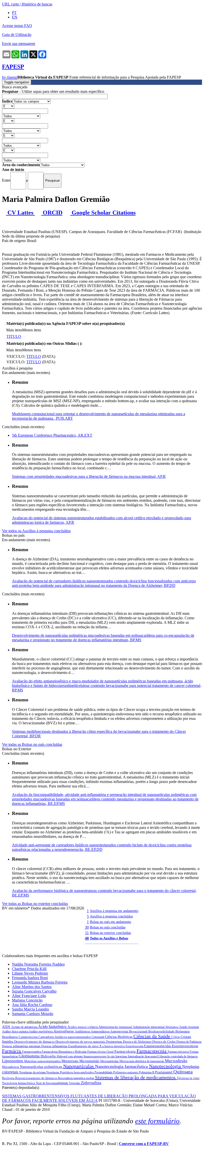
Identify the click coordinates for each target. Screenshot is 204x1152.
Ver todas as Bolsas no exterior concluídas (35, 903)
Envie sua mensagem (18, 43)
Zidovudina (91, 1082)
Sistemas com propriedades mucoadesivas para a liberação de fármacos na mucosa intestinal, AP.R (89, 476)
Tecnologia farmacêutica (19, 1083)
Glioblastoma (30, 1056)
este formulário (157, 1121)
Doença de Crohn (164, 1041)
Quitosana (183, 1071)
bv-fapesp (9, 77)
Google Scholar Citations (103, 212)
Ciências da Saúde (152, 1036)
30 (87, 927)
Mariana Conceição (27, 1000)
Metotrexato (70, 1061)
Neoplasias (53, 1072)
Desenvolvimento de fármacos (34, 1041)
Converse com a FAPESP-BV (144, 1144)
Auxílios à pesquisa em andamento (114, 911)
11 (87, 933)
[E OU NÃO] (8, 106)
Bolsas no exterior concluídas (110, 933)
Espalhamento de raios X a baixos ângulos (97, 1046)
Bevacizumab (138, 1031)
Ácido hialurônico (52, 1026)
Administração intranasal (116, 1027)
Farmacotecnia (152, 1051)
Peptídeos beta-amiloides (77, 1072)
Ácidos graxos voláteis (83, 1027)
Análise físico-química (15, 1031)
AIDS (6, 1027)
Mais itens (14, 330)
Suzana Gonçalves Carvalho (34, 991)
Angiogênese (64, 1031)
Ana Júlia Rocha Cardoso (32, 1005)
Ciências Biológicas (119, 1037)
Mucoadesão (176, 1060)
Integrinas (121, 1056)
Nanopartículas (79, 1066)
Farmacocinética (32, 1051)
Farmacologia (125, 1051)
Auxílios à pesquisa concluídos (111, 916)
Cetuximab (98, 1037)
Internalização (136, 1056)
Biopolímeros (10, 1037)
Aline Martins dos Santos (31, 987)
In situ (111, 1056)
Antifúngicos (83, 1031)
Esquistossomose (185, 1046)
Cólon (176, 1037)
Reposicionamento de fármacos (36, 1078)
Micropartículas (109, 1061)
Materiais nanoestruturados (42, 1061)
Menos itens (31, 330)
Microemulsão (89, 1061)
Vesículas (75, 1083)
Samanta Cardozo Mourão (32, 1014)
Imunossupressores (95, 1056)
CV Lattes (20, 212)
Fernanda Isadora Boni (30, 978)
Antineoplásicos (100, 1031)
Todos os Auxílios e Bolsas (109, 938)
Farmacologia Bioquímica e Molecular (64, 1051)
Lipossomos (13, 1060)
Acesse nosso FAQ (17, 25)
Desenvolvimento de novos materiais (80, 1041)
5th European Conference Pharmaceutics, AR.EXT (52, 435)
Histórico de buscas (37, 4)
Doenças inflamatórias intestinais (21, 1046)
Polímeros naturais (126, 1072)
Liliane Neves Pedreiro (30, 973)
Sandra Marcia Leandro (30, 1009)
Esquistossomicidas (158, 1046)
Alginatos (172, 1027)
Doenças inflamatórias (54, 1046)
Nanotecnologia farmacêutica (122, 1066)
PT (14, 12)
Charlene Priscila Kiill (29, 969)
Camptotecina (28, 1037)
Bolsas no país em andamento (110, 922)
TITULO (13, 336)
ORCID (51, 212)
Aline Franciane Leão (29, 996)
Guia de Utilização (16, 34)
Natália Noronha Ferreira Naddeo (38, 964)
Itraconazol (151, 1056)
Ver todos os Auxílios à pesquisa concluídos (36, 531)
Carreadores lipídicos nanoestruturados (65, 1037)
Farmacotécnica (179, 1051)
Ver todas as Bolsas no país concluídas (32, 744)
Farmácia (12, 1051)
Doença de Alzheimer (137, 1041)
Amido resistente (189, 1027)
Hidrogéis (49, 1056)
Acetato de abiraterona (24, 1027)
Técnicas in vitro (188, 1078)
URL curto (10, 4)
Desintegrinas (114, 1041)
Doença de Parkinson (189, 1041)
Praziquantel (164, 1072)
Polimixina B (147, 1072)
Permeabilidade (104, 1072)
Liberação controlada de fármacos (178, 1056)
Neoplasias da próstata (32, 1072)
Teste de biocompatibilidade (52, 1083)
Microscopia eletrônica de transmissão (142, 1061)
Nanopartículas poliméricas (41, 1067)
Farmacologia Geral (100, 1051)
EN (14, 17)
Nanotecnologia (165, 1066)
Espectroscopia (135, 1046)
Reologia (8, 1078)
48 (87, 938)
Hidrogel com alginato (70, 1056)
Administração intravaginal (149, 1027)
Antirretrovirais (119, 1031)
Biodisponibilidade (161, 1031)
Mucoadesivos (11, 1067)
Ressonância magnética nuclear (76, 1078)
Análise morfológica (41, 1031)
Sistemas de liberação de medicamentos (136, 1077)
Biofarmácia (182, 1031)
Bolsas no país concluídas (107, 927)
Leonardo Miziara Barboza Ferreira (39, 982)
